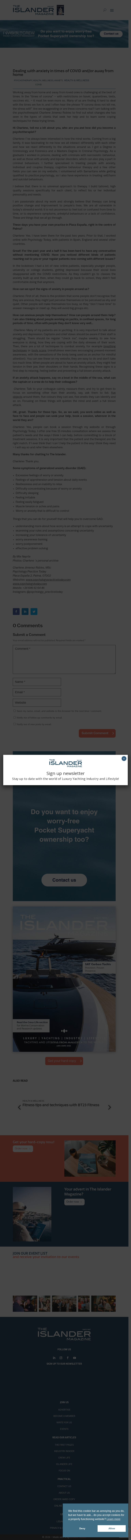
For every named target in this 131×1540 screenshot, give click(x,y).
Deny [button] (82, 1528)
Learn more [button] (113, 1519)
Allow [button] (111, 1528)
